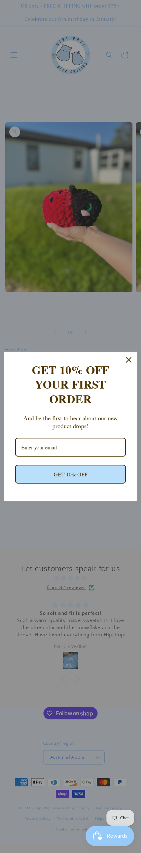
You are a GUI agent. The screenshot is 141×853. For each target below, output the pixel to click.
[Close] (128, 360)
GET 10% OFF (71, 474)
